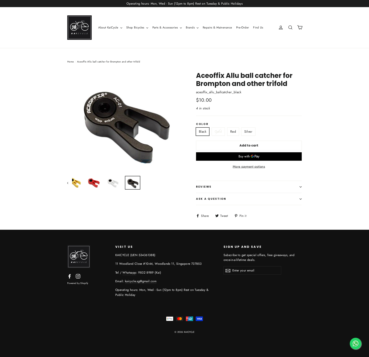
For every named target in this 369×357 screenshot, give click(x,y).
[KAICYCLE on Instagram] (78, 276)
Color (202, 124)
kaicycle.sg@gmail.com (140, 281)
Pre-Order (242, 27)
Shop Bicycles (135, 27)
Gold (218, 131)
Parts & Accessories (165, 27)
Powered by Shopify (77, 283)
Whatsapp (129, 272)
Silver (248, 131)
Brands (191, 27)
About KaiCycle (108, 27)
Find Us (258, 27)
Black (202, 131)
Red (233, 131)
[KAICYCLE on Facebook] (69, 276)
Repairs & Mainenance (217, 27)
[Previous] (69, 183)
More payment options (249, 166)
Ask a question (211, 199)
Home (70, 61)
